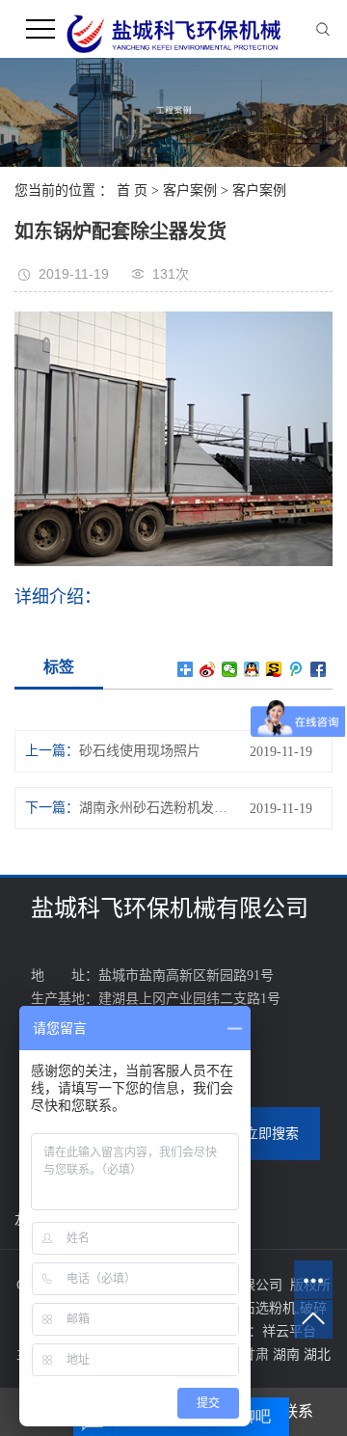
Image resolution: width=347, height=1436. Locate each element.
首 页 (132, 190)
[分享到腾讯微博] (296, 669)
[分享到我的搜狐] (274, 669)
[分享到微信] (230, 669)
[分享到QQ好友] (252, 669)
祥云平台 (289, 1331)
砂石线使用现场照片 (139, 751)
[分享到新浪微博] (208, 669)
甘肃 (257, 1354)
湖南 (288, 1354)
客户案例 (190, 190)
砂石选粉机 (262, 1308)
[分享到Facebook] (318, 669)
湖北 (317, 1354)
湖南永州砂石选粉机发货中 (153, 807)
